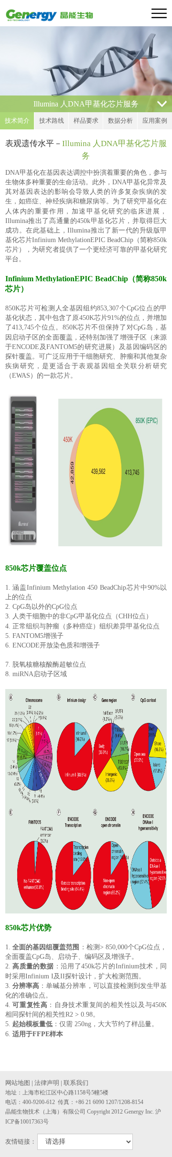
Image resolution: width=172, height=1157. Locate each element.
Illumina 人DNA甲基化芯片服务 (86, 104)
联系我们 (76, 1082)
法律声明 (46, 1082)
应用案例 (154, 120)
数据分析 (120, 120)
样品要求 (86, 120)
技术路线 (51, 120)
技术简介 (17, 120)
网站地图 (17, 1082)
